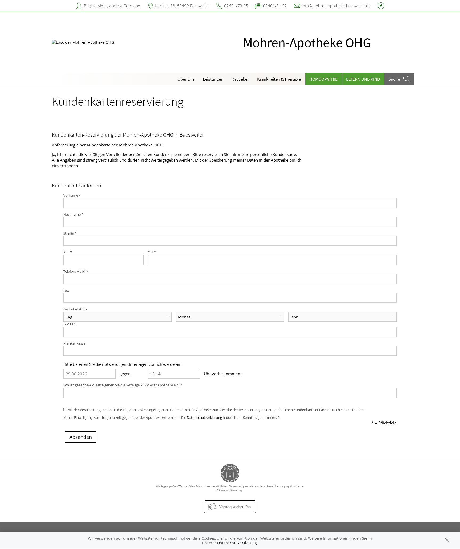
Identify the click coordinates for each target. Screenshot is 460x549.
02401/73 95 (236, 5)
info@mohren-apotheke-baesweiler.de (336, 5)
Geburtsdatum (75, 309)
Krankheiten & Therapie (279, 79)
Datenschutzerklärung (204, 417)
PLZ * (67, 252)
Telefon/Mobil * (75, 271)
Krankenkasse (74, 343)
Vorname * (72, 195)
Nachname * (73, 214)
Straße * (69, 233)
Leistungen (213, 79)
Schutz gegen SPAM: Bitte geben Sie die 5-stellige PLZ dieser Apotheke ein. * (122, 385)
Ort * (152, 252)
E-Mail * (69, 324)
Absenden (80, 437)
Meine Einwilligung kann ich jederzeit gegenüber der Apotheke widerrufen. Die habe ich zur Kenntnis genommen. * (171, 417)
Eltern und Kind (363, 79)
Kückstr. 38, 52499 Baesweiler (182, 5)
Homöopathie (323, 79)
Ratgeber (240, 79)
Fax (66, 290)
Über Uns (186, 79)
